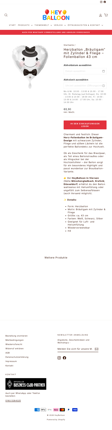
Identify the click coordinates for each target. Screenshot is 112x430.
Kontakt (9, 365)
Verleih (59, 25)
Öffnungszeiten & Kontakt (84, 25)
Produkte (24, 25)
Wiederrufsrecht (13, 344)
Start (12, 25)
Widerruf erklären (14, 348)
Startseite (69, 45)
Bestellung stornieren (16, 336)
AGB (7, 353)
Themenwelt (42, 25)
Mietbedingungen (14, 340)
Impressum (11, 361)
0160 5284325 (13, 400)
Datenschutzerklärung (17, 357)
